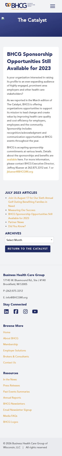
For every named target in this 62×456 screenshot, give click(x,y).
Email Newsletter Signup (17, 410)
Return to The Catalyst (28, 248)
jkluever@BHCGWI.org (20, 171)
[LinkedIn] (7, 312)
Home (6, 332)
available (12, 159)
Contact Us (9, 362)
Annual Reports (12, 397)
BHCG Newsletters (14, 403)
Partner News (16, 222)
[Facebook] (17, 312)
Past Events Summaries (16, 391)
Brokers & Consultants (16, 356)
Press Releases (11, 385)
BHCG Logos (10, 422)
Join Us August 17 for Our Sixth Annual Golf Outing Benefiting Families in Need (30, 202)
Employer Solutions (14, 350)
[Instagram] (26, 312)
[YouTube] (36, 312)
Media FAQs (10, 416)
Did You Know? (17, 226)
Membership (10, 344)
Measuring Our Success (21, 210)
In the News (10, 379)
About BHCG (10, 338)
